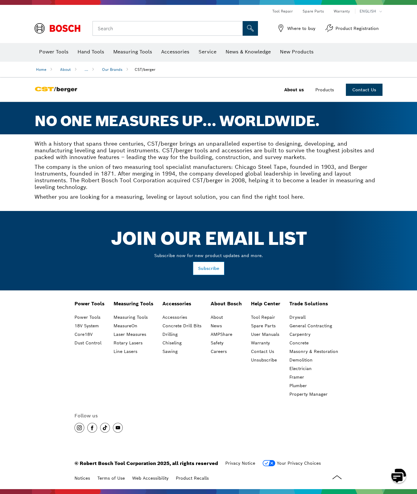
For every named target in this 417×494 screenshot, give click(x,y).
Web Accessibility (150, 478)
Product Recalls (192, 478)
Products (324, 90)
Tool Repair (282, 11)
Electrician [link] (300, 368)
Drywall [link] (297, 317)
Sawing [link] (170, 351)
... (86, 69)
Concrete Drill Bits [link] (181, 326)
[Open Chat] (398, 475)
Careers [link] (219, 351)
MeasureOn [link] (125, 326)
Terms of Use (111, 478)
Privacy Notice (240, 463)
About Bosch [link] (226, 303)
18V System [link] (86, 326)
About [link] (217, 317)
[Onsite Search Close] (237, 28)
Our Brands (112, 69)
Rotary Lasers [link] (128, 343)
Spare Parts (313, 11)
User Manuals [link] (265, 334)
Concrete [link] (299, 343)
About (65, 69)
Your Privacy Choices (299, 463)
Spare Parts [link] (263, 326)
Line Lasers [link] (125, 351)
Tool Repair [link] (263, 317)
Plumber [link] (298, 385)
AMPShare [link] (221, 334)
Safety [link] (217, 343)
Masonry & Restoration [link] (313, 351)
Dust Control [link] (87, 343)
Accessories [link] (176, 303)
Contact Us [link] (262, 351)
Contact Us (364, 90)
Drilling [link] (170, 334)
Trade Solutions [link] (308, 303)
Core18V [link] (83, 334)
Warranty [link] (260, 343)
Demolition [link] (301, 360)
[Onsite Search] (250, 28)
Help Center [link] (265, 303)
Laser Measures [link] (130, 334)
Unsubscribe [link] (264, 360)
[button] (79, 428)
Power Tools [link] (89, 303)
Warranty (342, 11)
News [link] (216, 326)
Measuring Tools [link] (133, 303)
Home (41, 69)
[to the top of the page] (408, 458)
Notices (82, 478)
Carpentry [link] (299, 334)
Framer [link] (296, 377)
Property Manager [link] (308, 394)
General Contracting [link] (310, 326)
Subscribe (208, 268)
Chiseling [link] (172, 343)
